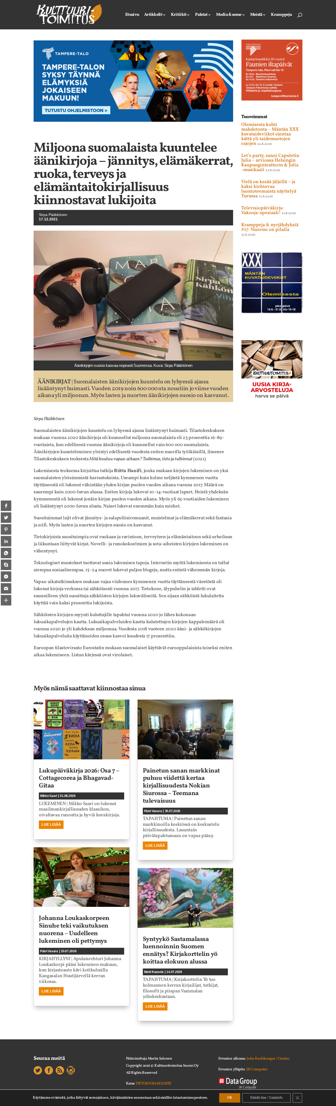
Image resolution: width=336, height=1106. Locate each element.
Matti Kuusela (154, 972)
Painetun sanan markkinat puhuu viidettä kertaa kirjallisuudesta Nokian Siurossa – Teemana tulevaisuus (181, 786)
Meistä (256, 15)
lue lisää (51, 824)
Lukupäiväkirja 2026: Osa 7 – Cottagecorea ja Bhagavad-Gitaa (79, 778)
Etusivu (132, 15)
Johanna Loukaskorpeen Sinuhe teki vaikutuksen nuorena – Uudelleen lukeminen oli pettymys (74, 929)
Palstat (201, 15)
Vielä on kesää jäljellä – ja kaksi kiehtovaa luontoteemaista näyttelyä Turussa (268, 189)
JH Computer (256, 1069)
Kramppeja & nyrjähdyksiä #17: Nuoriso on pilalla (269, 227)
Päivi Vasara (49, 951)
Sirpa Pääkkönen (53, 215)
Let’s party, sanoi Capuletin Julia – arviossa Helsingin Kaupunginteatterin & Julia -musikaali (270, 162)
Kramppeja (281, 15)
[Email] (6, 588)
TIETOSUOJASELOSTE (153, 1083)
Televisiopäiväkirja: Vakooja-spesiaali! (262, 210)
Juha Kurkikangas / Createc (268, 1058)
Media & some (228, 15)
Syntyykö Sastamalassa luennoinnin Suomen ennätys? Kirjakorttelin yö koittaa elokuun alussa (180, 950)
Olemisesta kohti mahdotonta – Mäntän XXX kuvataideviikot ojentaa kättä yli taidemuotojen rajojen (270, 134)
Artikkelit (153, 15)
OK (229, 1097)
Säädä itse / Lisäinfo (266, 1097)
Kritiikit (179, 15)
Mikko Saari (48, 796)
